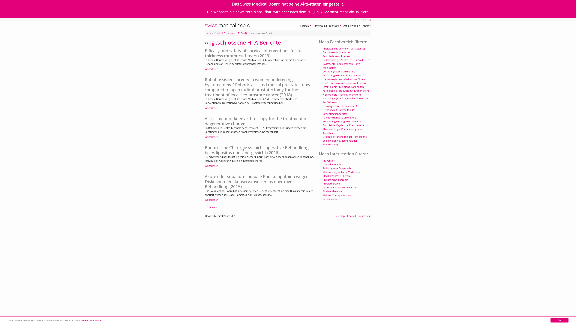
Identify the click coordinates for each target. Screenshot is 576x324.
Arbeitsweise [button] (351, 25)
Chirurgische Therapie (335, 180)
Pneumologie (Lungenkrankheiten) (342, 121)
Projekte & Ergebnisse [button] (326, 25)
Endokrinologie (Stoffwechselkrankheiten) (346, 60)
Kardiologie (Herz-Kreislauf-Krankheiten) (346, 90)
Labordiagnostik (332, 164)
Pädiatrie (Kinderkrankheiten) (339, 117)
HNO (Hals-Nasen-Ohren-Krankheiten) (344, 83)
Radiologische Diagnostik (337, 168)
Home (208, 33)
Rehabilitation (330, 199)
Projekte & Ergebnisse (224, 33)
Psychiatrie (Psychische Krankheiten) (343, 125)
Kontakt (351, 216)
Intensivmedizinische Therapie (340, 187)
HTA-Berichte (242, 33)
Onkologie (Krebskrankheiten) (340, 106)
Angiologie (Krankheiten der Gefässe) (344, 48)
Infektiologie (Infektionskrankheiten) (343, 86)
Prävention (329, 160)
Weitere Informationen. (92, 320)
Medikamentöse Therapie (337, 176)
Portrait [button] (304, 25)
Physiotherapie (331, 183)
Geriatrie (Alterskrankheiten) (339, 71)
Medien (367, 25)
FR (365, 19)
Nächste (213, 207)
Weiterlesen (211, 69)
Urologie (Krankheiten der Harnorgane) (345, 136)
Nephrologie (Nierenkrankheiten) (342, 94)
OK (559, 320)
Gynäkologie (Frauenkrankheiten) (342, 75)
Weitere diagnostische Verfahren (341, 172)
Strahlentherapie (332, 191)
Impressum (364, 216)
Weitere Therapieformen (337, 195)
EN (361, 19)
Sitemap (340, 216)
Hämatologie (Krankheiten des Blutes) (344, 79)
